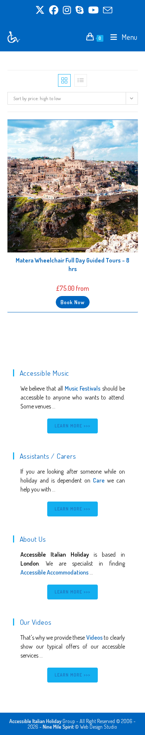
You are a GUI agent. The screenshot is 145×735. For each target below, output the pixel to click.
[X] (40, 10)
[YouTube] (93, 10)
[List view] (80, 80)
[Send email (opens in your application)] (106, 10)
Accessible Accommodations (54, 572)
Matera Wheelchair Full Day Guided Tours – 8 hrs (72, 264)
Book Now (73, 302)
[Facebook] (54, 10)
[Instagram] (67, 10)
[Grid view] (64, 80)
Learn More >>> (73, 426)
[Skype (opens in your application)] (79, 10)
